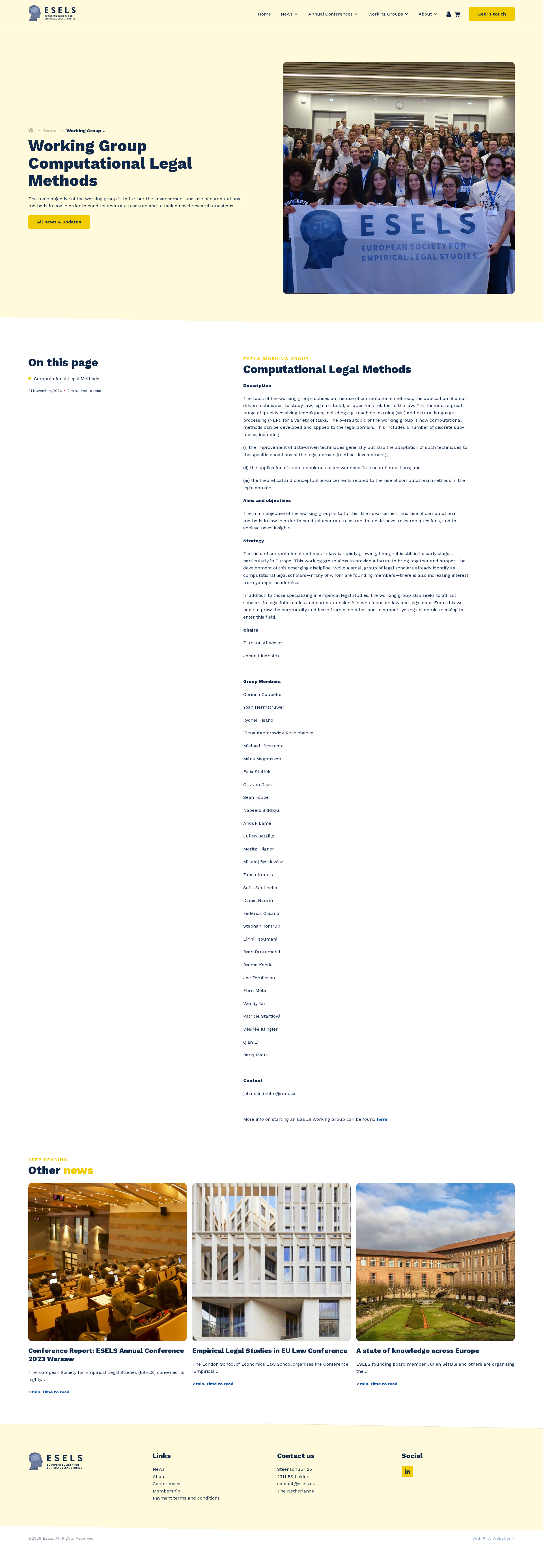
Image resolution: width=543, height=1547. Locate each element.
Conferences (166, 1483)
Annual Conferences (330, 14)
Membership (166, 1491)
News (287, 14)
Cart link (456, 14)
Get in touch (491, 14)
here (382, 1119)
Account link (449, 14)
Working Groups (385, 14)
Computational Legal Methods (66, 378)
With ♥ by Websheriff (493, 1538)
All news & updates (59, 222)
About (425, 14)
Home (264, 14)
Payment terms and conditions (186, 1498)
